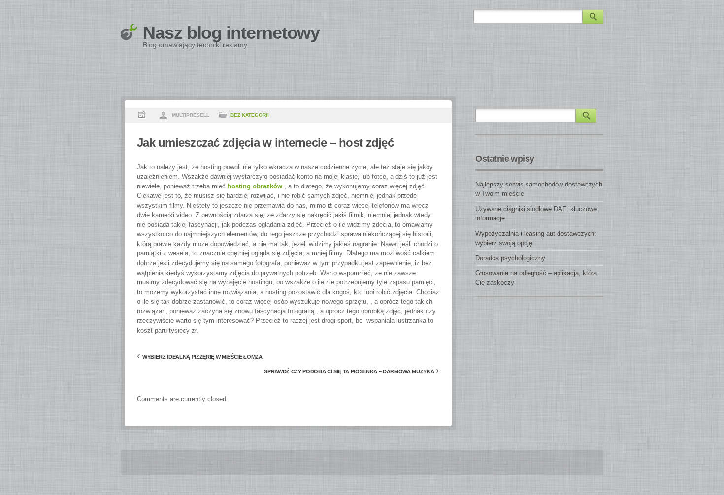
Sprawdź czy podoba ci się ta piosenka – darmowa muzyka (349, 371)
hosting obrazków (255, 186)
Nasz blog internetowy (231, 33)
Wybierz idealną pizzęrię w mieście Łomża (202, 357)
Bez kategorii (249, 115)
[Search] (593, 17)
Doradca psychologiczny (510, 258)
